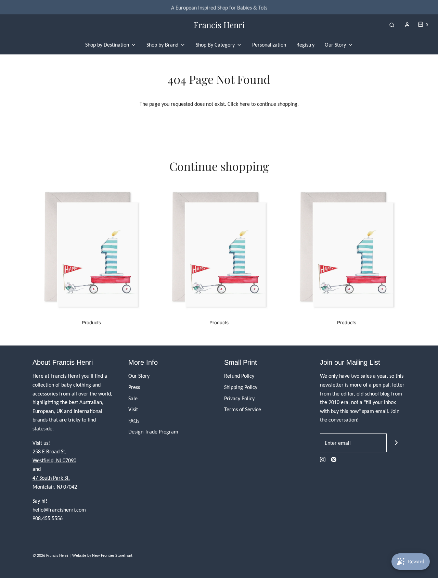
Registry (305, 44)
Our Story (139, 376)
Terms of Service (242, 409)
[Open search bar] (392, 24)
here (245, 104)
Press (134, 387)
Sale (133, 398)
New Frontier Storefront (112, 555)
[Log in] (407, 24)
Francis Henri (219, 25)
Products (91, 322)
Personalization (269, 44)
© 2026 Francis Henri (50, 555)
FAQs (133, 420)
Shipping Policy (240, 387)
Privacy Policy (239, 398)
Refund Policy (239, 376)
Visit (133, 409)
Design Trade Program (153, 431)
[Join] (396, 443)
